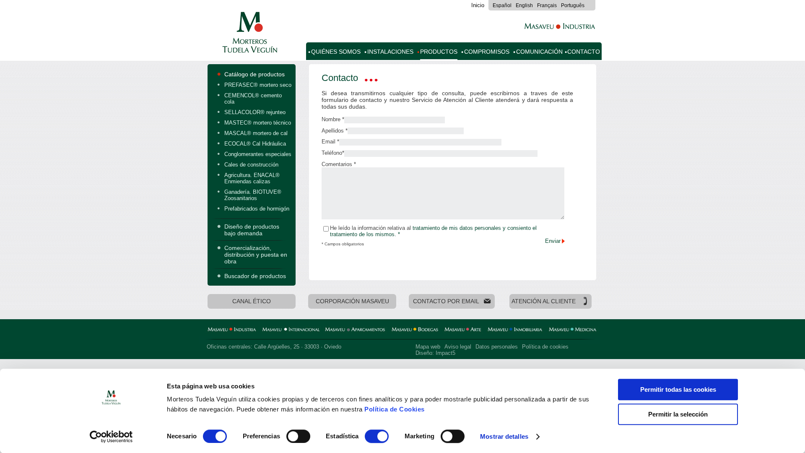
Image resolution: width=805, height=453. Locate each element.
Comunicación (539, 52)
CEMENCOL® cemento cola (253, 98)
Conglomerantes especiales (257, 154)
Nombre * (333, 119)
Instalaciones (390, 52)
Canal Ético (251, 301)
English (524, 5)
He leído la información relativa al (433, 231)
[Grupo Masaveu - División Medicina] (573, 330)
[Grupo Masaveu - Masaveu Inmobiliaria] (515, 330)
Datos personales (496, 347)
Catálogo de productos (254, 74)
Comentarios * (339, 164)
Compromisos (486, 52)
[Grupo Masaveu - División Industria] (231, 330)
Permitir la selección (678, 414)
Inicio (477, 5)
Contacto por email (446, 301)
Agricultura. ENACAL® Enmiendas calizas (252, 178)
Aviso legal (457, 347)
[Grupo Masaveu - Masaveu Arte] (462, 330)
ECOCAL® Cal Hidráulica (255, 144)
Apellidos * (335, 131)
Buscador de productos (255, 276)
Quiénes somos (336, 52)
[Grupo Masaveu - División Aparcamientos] (355, 330)
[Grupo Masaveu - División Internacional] (290, 330)
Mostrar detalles (504, 436)
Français (547, 5)
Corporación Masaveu (352, 301)
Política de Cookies (394, 409)
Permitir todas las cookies (678, 389)
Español (502, 5)
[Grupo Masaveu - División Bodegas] (415, 330)
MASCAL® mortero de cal (256, 133)
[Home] (248, 48)
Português (572, 5)
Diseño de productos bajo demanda (251, 230)
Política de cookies (545, 347)
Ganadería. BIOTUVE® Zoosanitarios (252, 195)
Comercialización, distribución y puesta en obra (255, 255)
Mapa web (427, 347)
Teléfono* (333, 153)
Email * (330, 141)
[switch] (298, 436)
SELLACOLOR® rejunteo (255, 112)
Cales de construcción (251, 164)
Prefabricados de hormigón (256, 209)
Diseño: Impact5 (435, 353)
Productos (438, 52)
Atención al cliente (544, 301)
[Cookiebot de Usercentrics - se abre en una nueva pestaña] (111, 436)
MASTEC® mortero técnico (257, 123)
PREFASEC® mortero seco (257, 85)
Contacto (583, 52)
